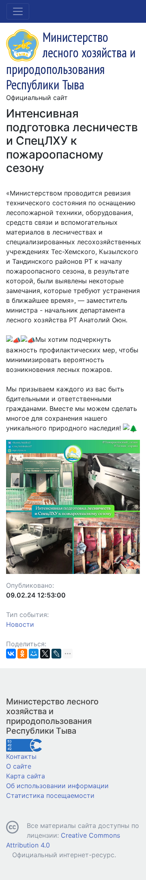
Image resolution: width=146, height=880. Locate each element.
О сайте (18, 766)
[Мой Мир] (34, 653)
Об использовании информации (57, 786)
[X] (45, 653)
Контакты (21, 756)
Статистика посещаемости (50, 795)
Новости (20, 624)
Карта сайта (25, 776)
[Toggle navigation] (17, 11)
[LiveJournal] (56, 653)
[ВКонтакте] (11, 653)
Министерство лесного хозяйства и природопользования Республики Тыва (52, 716)
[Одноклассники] (22, 653)
